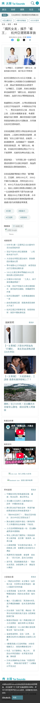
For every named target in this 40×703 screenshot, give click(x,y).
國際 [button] (22, 9)
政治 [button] (4, 9)
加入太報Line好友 (24, 474)
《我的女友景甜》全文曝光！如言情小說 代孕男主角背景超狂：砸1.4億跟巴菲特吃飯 (21, 584)
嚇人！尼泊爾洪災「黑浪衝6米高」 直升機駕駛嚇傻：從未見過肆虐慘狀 (22, 604)
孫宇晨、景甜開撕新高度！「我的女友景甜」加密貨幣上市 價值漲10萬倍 (21, 565)
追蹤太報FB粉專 (27, 480)
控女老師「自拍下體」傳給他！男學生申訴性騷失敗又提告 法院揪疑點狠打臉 (21, 613)
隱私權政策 (6, 698)
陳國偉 (29, 37)
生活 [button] (31, 9)
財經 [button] (13, 9)
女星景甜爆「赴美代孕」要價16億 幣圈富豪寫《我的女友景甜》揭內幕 (22, 594)
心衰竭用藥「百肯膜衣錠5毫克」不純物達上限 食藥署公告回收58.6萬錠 (21, 548)
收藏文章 (19, 226)
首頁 (3, 24)
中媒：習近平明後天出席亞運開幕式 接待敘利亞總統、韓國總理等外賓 (21, 289)
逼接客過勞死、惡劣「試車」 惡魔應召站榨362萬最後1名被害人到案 (21, 637)
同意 (14, 698)
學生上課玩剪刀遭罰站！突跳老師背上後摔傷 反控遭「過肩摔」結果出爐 (21, 538)
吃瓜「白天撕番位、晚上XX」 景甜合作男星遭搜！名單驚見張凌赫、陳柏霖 (21, 653)
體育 (9, 24)
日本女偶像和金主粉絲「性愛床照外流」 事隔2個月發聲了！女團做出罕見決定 (21, 663)
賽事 (15, 24)
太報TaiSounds (13, 3)
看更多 (31, 322)
